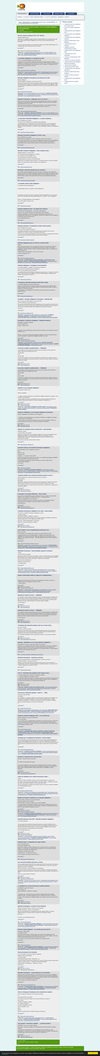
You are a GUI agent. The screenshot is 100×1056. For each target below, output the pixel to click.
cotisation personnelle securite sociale (31, 753)
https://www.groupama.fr (25, 205)
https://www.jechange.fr (25, 468)
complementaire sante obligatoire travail (39, 949)
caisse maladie (34, 13)
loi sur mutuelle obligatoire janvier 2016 (32, 95)
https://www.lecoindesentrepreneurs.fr (28, 111)
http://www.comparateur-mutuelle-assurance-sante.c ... (32, 654)
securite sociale (59, 13)
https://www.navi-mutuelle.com (26, 444)
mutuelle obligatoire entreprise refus (28, 926)
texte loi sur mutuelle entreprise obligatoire (29, 74)
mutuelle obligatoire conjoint (36, 345)
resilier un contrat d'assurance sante (35, 793)
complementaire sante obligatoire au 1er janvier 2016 (35, 314)
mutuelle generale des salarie (71, 66)
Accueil (18, 1047)
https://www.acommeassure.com (27, 859)
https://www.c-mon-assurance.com (27, 984)
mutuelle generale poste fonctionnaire (46, 881)
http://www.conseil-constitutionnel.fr (28, 773)
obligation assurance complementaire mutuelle (70, 48)
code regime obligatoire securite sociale (35, 406)
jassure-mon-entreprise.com (26, 296)
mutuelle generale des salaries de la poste (32, 880)
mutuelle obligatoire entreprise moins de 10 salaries (35, 114)
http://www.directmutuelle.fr (26, 834)
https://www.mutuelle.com (25, 279)
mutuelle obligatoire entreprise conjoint (32, 342)
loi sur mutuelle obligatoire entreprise (29, 55)
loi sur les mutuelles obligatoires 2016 (72, 28)
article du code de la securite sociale (34, 687)
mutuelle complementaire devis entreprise (72, 72)
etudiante (71, 13)
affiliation (47, 13)
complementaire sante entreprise (40, 262)
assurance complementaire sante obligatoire (72, 57)
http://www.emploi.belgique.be (26, 749)
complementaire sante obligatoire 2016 (26, 592)
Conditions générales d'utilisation (38, 1047)
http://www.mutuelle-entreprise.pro (27, 340)
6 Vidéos (25, 31)
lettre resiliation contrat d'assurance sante (42, 571)
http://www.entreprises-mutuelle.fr (27, 180)
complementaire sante (22, 14)
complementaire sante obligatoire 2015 (72, 51)
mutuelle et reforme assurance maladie (71, 75)
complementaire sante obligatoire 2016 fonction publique (72, 62)
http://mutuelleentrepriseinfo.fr (26, 222)
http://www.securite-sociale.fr (26, 1037)
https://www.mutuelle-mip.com (26, 313)
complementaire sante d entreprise (33, 259)
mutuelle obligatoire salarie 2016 (30, 73)
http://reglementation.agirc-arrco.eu (28, 639)
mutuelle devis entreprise (70, 65)
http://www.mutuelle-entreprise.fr (27, 132)
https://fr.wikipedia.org (25, 365)
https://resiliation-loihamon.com (27, 568)
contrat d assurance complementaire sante (42, 711)
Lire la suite (20, 48)
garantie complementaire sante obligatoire (47, 317)
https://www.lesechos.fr (25, 945)
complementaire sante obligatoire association (72, 69)
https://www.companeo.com (26, 91)
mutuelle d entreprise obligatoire (32, 53)
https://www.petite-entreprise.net (27, 258)
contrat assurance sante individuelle (70, 54)
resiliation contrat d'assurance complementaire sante (35, 569)
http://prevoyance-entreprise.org (27, 507)
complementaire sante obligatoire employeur (38, 546)
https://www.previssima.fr (25, 491)
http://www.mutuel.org (25, 405)
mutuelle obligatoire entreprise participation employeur (30, 115)
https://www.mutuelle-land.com (27, 878)
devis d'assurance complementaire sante (42, 732)
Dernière (36, 1042)
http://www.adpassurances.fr (26, 790)
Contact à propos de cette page (65, 1047)
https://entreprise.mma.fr (25, 708)
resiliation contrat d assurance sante (39, 572)
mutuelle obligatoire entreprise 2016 (32, 52)
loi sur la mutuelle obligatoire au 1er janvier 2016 (34, 93)
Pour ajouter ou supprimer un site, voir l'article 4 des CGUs (31, 1048)
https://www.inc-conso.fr (25, 903)
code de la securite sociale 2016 (28, 408)
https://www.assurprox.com (26, 167)
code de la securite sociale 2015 (43, 408)
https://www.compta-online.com (27, 1016)
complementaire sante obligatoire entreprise (40, 316)
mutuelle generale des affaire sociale (71, 82)
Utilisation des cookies (52, 1047)
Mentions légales (25, 1047)
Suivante (32, 1042)
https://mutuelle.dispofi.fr (25, 669)
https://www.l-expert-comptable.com (28, 70)
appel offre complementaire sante (31, 881)
